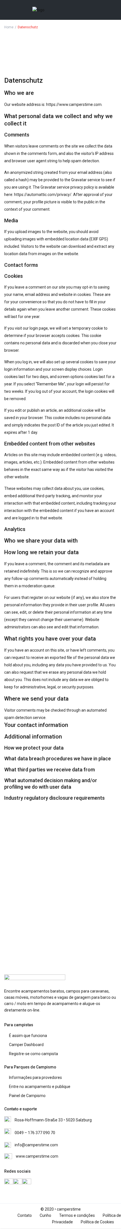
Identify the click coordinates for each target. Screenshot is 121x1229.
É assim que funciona (28, 1035)
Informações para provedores (35, 1077)
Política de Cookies (97, 1222)
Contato (24, 1215)
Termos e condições (77, 1215)
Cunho (45, 1215)
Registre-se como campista (33, 1053)
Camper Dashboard (26, 1044)
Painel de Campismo (27, 1095)
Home (9, 27)
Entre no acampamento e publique (39, 1086)
